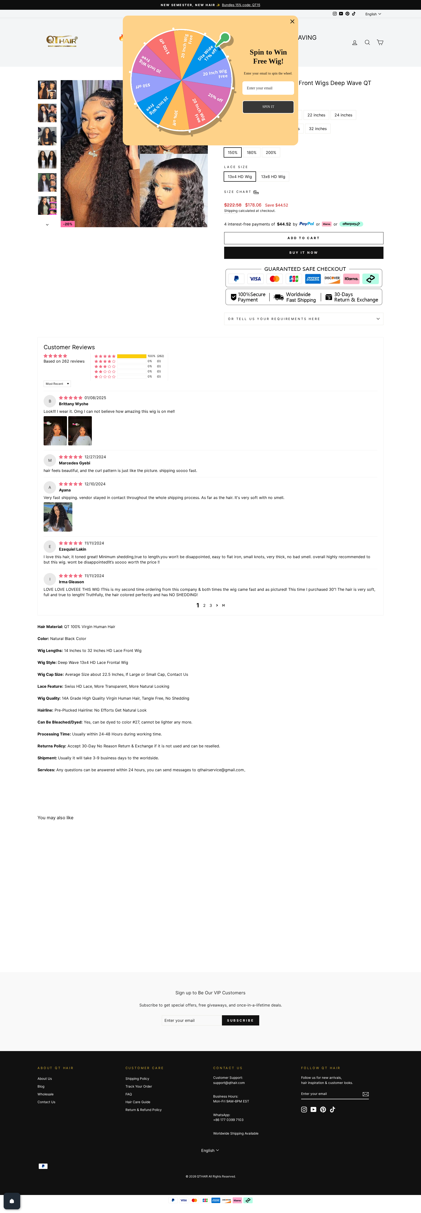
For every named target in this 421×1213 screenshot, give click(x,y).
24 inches (343, 115)
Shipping (231, 211)
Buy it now (303, 252)
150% (233, 152)
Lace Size (236, 167)
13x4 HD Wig (240, 176)
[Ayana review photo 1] (58, 517)
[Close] (292, 21)
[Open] (12, 1201)
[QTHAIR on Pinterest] (323, 1109)
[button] (105, 356)
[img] (71, 397)
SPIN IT (268, 107)
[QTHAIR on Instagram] (304, 1109)
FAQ (128, 1094)
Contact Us (46, 1102)
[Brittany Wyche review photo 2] (80, 430)
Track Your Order (138, 1086)
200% (271, 152)
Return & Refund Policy (143, 1110)
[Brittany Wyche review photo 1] (55, 430)
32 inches (318, 128)
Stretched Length (247, 105)
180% (252, 152)
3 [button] (211, 605)
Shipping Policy (137, 1079)
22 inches (316, 115)
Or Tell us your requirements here (274, 319)
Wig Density (239, 143)
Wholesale (46, 1094)
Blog (41, 1086)
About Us (45, 1079)
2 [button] (204, 605)
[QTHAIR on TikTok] (332, 1109)
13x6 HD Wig (273, 176)
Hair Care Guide (137, 1102)
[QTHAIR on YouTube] (313, 1109)
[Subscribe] (366, 1094)
